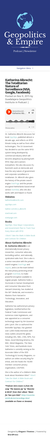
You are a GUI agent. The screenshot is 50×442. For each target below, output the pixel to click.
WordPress (13, 434)
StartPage (15, 183)
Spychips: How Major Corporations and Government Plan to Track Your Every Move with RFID (20, 228)
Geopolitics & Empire (11, 132)
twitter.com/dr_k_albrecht (15, 209)
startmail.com (11, 213)
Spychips (13, 137)
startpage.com (11, 217)
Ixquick (8, 267)
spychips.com (10, 204)
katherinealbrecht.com (14, 200)
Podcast (22, 102)
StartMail (15, 189)
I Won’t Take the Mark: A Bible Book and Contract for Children (20, 378)
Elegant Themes (26, 431)
